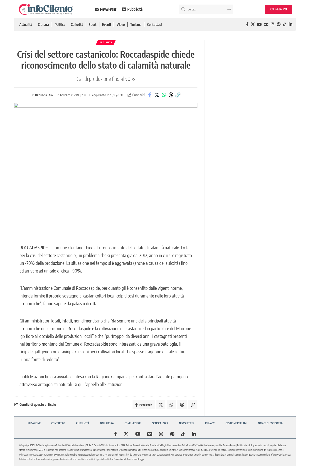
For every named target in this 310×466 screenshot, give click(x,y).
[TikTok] (285, 24)
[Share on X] (157, 95)
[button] (178, 95)
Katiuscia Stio (44, 95)
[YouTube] (259, 24)
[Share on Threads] (171, 95)
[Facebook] (247, 24)
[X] (253, 24)
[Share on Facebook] (150, 95)
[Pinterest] (279, 24)
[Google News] (266, 24)
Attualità (106, 42)
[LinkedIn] (290, 24)
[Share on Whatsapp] (164, 95)
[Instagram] (273, 24)
